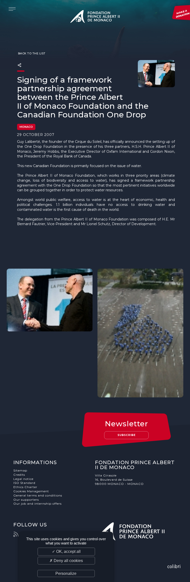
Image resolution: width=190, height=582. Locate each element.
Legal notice (23, 479)
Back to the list (31, 53)
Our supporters (26, 499)
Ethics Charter (25, 487)
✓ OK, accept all (66, 551)
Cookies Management (31, 491)
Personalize (65, 573)
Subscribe (127, 435)
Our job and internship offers (37, 503)
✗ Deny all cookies (66, 561)
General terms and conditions (37, 495)
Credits (19, 474)
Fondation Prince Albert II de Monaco (95, 17)
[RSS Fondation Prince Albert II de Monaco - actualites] (18, 534)
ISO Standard (24, 483)
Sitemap (20, 470)
